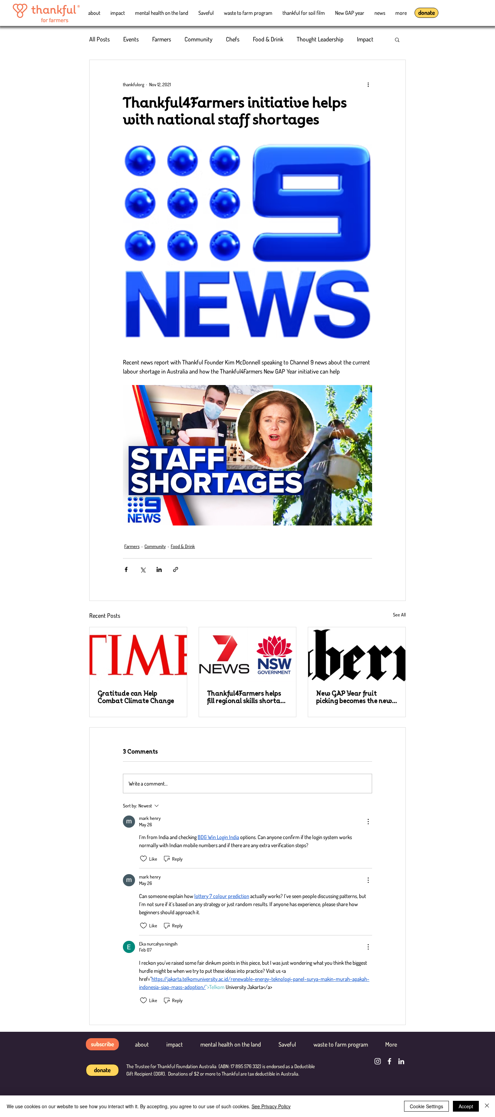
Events (131, 39)
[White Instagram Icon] (377, 1061)
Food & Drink (268, 39)
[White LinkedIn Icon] (401, 1061)
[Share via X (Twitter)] (142, 569)
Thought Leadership (320, 39)
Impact (365, 39)
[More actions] (368, 84)
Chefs (232, 39)
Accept (466, 1106)
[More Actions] (368, 822)
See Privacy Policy (271, 1106)
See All (399, 614)
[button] (397, 39)
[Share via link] (175, 569)
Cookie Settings (426, 1106)
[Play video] (247, 455)
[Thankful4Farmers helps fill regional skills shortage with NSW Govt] (247, 654)
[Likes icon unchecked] (143, 859)
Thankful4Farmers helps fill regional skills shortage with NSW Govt (247, 697)
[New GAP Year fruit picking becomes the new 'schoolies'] (356, 654)
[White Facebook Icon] (389, 1061)
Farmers (161, 39)
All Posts (99, 39)
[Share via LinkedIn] (159, 569)
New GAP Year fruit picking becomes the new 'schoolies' (354, 697)
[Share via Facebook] (126, 569)
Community (198, 39)
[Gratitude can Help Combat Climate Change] (138, 654)
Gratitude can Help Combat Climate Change (136, 697)
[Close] (487, 1106)
